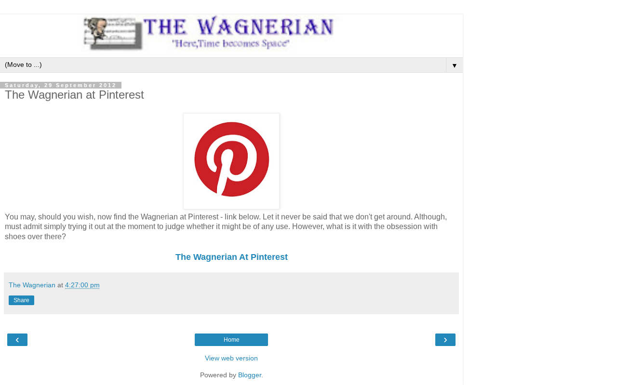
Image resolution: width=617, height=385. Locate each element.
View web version (231, 358)
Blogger (249, 375)
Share (21, 300)
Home (232, 339)
